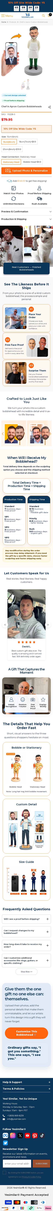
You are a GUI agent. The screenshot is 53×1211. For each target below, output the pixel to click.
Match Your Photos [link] (14, 193)
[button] (2, 434)
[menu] (3, 15)
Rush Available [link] (39, 203)
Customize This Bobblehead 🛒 (26, 1033)
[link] (13, 188)
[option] (26, 50)
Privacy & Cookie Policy (31, 1177)
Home (3, 22)
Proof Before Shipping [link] (39, 193)
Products (12, 22)
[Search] (43, 15)
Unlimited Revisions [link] (13, 203)
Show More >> (26, 972)
